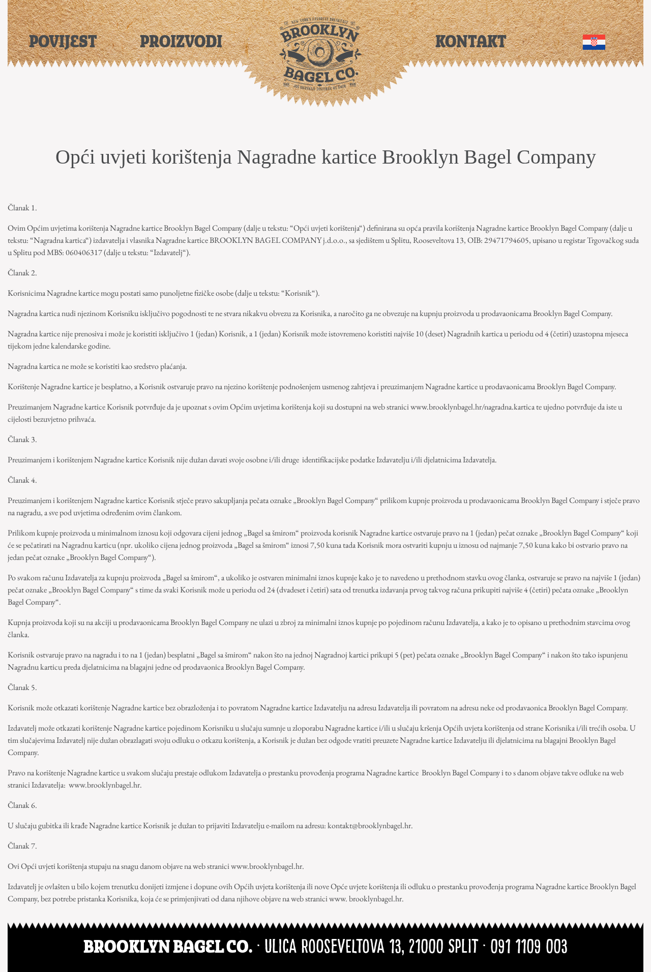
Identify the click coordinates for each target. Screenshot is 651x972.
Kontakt (471, 42)
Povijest (63, 42)
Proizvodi (181, 42)
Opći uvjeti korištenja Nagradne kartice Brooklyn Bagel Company (325, 156)
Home (320, 54)
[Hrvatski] (594, 41)
